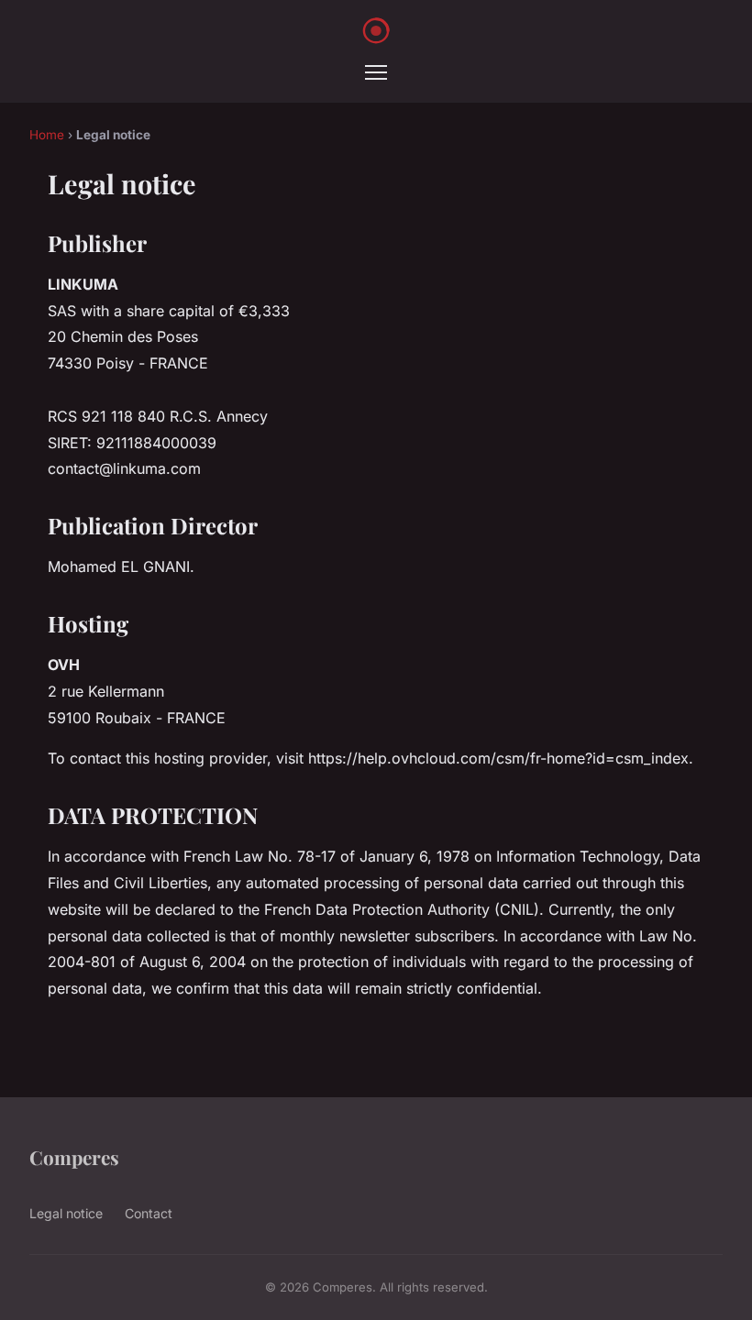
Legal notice (66, 1213)
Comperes (74, 1157)
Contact (148, 1213)
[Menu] (376, 72)
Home (46, 134)
